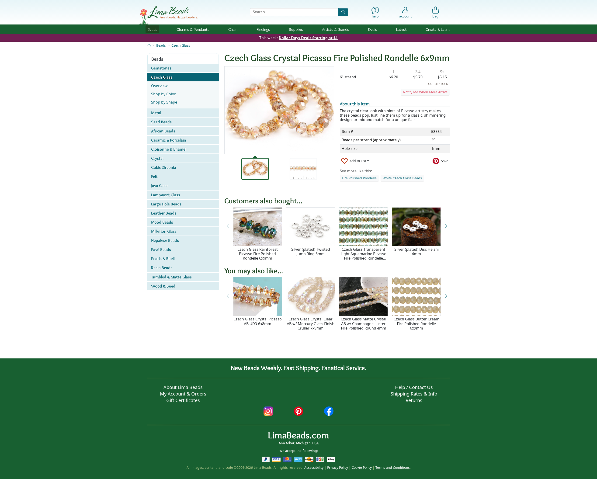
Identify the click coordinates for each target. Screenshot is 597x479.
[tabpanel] (279, 110)
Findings (263, 29)
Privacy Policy (337, 467)
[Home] (149, 45)
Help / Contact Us (414, 387)
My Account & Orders (183, 394)
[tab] (255, 169)
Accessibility (313, 467)
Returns (414, 400)
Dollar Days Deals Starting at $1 (308, 37)
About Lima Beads (183, 387)
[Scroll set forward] (446, 226)
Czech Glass (180, 45)
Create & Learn (438, 29)
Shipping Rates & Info (414, 394)
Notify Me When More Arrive (425, 92)
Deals (372, 29)
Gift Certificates (183, 400)
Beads (152, 29)
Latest (401, 29)
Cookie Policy (362, 467)
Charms (193, 29)
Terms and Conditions (392, 467)
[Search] (343, 12)
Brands (335, 29)
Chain (232, 29)
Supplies (296, 29)
